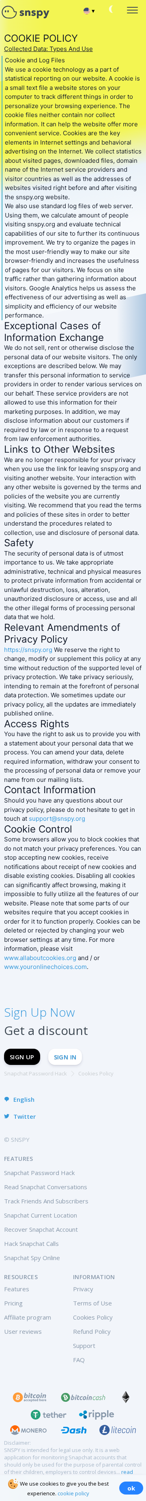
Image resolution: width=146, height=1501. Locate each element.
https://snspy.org (28, 650)
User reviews (23, 1331)
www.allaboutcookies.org (40, 958)
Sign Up (22, 1057)
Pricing (13, 1303)
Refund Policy (92, 1331)
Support (84, 1345)
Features (16, 1289)
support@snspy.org (57, 818)
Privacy (83, 1289)
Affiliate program (27, 1317)
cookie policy (73, 1493)
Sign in (65, 1057)
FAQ (79, 1360)
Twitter (24, 1116)
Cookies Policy (93, 1317)
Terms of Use (92, 1303)
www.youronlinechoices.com (45, 967)
